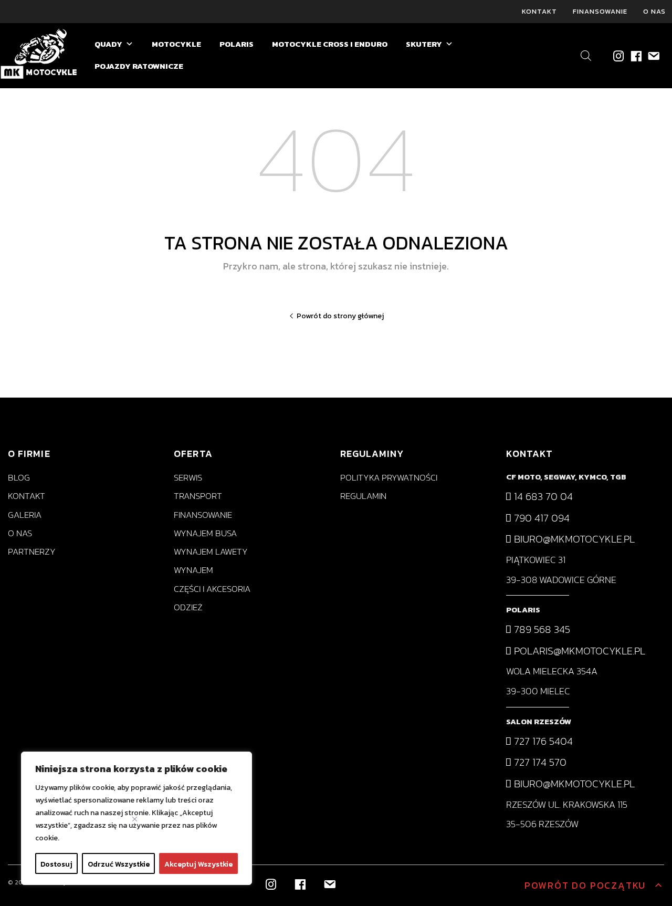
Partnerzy (32, 551)
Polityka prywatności (388, 477)
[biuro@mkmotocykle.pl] (653, 55)
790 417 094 (540, 518)
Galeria (24, 515)
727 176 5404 (542, 741)
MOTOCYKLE (176, 44)
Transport (198, 496)
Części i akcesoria (212, 589)
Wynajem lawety (211, 551)
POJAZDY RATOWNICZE (138, 66)
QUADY (108, 44)
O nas (654, 11)
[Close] (134, 819)
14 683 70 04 (542, 496)
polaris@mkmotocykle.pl (578, 651)
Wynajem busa (205, 533)
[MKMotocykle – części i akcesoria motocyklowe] (39, 55)
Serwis (188, 477)
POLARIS (236, 44)
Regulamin (363, 496)
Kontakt (539, 11)
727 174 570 (538, 762)
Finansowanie (600, 11)
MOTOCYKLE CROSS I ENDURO (329, 44)
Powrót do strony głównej (340, 315)
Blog (19, 477)
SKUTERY (424, 44)
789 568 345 (540, 629)
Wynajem (193, 570)
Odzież (188, 607)
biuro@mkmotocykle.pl (573, 539)
